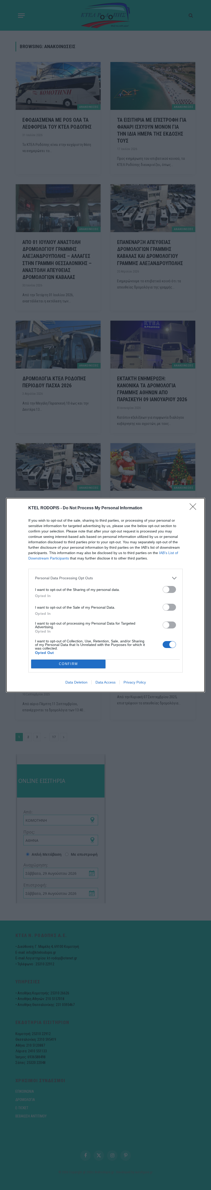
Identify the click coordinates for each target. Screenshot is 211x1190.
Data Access (105, 682)
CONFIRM (68, 664)
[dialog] (105, 595)
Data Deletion (76, 682)
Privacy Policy (135, 682)
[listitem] (105, 578)
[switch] (169, 589)
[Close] (194, 508)
